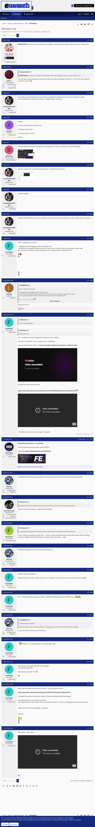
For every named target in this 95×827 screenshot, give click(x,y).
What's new (29, 14)
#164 (91, 497)
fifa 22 (30, 31)
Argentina (12, 516)
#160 (91, 280)
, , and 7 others (32, 467)
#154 (91, 117)
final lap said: (23, 502)
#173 (91, 728)
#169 (91, 615)
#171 (91, 662)
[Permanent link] (18, 771)
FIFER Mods (6, 31)
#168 (91, 592)
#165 (91, 523)
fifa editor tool (45, 31)
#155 (91, 142)
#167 (91, 570)
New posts (4, 18)
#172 (91, 684)
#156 (91, 165)
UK (14, 86)
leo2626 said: (23, 320)
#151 (91, 40)
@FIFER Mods (22, 44)
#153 (91, 93)
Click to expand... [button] (55, 301)
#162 (91, 439)
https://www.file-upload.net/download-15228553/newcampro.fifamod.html (44, 692)
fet (26, 31)
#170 (91, 639)
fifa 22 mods (36, 31)
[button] (34, 14)
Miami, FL (12, 492)
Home (7, 14)
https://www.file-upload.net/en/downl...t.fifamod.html (58, 345)
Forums (17, 14)
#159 (91, 238)
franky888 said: (23, 285)
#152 (91, 67)
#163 (91, 473)
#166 (91, 545)
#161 (91, 314)
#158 (91, 214)
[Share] (88, 40)
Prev (5, 35)
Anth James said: (24, 72)
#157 (91, 189)
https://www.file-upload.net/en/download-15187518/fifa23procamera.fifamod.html (47, 391)
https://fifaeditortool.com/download (38, 451)
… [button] (10, 35)
